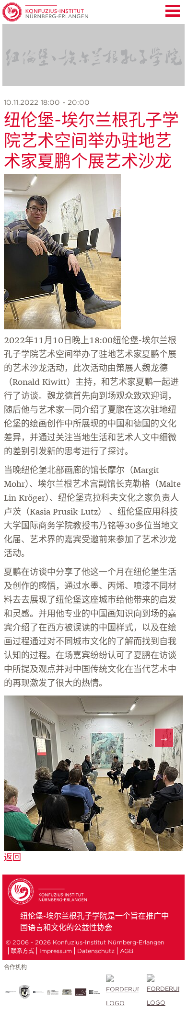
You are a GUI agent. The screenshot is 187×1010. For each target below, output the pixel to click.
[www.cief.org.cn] (52, 992)
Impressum (55, 950)
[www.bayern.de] (67, 992)
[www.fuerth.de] (162, 992)
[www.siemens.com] (122, 992)
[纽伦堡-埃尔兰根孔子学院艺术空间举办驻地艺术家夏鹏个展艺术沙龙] (62, 327)
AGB (126, 950)
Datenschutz (96, 950)
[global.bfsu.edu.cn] (25, 992)
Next (164, 737)
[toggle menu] (172, 9)
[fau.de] (11, 992)
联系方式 (22, 950)
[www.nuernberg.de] (81, 992)
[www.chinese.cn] (39, 992)
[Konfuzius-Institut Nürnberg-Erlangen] (49, 903)
